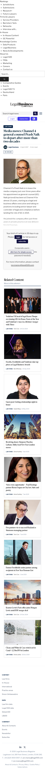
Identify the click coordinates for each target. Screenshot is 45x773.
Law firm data (7, 704)
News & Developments (13, 51)
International (7, 687)
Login (12, 119)
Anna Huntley (18, 451)
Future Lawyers (10, 14)
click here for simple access (21, 252)
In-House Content (11, 35)
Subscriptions (22, 767)
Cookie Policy (34, 764)
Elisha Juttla (17, 654)
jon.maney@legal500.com (22, 265)
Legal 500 (7, 57)
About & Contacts (9, 726)
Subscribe (24, 119)
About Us (4, 54)
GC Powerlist (8, 38)
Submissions (8, 8)
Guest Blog (17, 409)
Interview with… (10, 29)
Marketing (7, 63)
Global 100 (6, 712)
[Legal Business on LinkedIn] (20, 747)
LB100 (4, 716)
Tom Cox (16, 329)
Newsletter (6, 733)
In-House (4, 32)
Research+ (7, 11)
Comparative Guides (12, 83)
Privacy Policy (24, 764)
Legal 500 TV (9, 89)
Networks (7, 26)
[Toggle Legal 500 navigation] (34, 119)
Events (6, 86)
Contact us (7, 69)
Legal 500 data (8, 708)
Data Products (9, 45)
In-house (8, 152)
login (18, 237)
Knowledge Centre (8, 42)
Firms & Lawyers (7, 17)
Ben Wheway (18, 369)
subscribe (22, 241)
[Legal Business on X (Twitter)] (25, 747)
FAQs (5, 60)
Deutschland (8, 92)
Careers (6, 66)
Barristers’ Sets (10, 23)
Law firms (8, 126)
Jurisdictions (8, 4)
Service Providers (11, 20)
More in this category (12, 283)
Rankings (4, 1)
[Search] (4, 79)
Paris (5, 95)
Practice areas (7, 690)
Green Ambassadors (10, 694)
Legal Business (9, 48)
